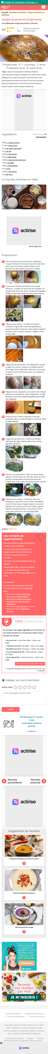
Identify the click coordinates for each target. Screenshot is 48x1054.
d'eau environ (14, 143)
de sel (8, 151)
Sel (33, 78)
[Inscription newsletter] (24, 987)
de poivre (13, 171)
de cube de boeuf (13, 148)
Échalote (40, 81)
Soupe (4, 86)
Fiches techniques (15, 1016)
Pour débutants (34, 75)
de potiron (12, 154)
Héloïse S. (12, 529)
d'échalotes (13, 166)
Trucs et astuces (36, 1016)
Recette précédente (15, 781)
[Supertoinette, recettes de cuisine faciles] (5, 7)
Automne (28, 72)
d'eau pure (12, 145)
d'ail (8, 169)
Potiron (38, 83)
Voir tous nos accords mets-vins (29, 664)
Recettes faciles (13, 1013)
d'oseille (10, 163)
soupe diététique (23, 594)
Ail (36, 78)
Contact (30, 1038)
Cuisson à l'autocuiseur (15, 72)
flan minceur (21, 606)
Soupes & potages (20, 75)
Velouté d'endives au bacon (24, 893)
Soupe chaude (13, 86)
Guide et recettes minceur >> (21, 2)
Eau (34, 81)
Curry (30, 81)
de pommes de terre (17, 160)
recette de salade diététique (19, 599)
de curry (9, 174)
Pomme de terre (29, 83)
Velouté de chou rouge (24, 927)
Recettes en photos (18, 12)
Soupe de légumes (27, 86)
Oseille (11, 83)
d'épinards (11, 157)
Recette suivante (35, 781)
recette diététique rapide (18, 597)
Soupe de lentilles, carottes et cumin (24, 859)
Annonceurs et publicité (14, 1038)
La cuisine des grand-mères (20, 78)
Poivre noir (18, 83)
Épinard (4, 83)
